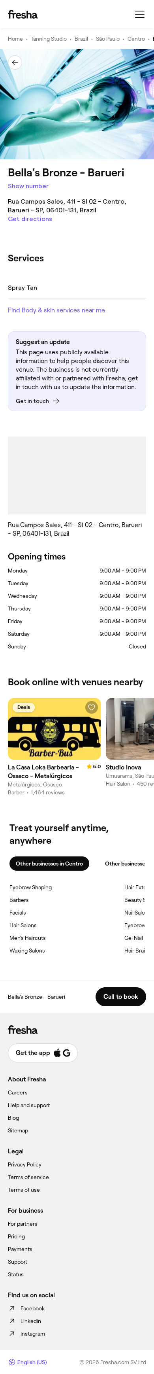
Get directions (30, 218)
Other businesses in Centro (49, 863)
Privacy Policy (24, 1164)
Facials (17, 912)
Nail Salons (137, 912)
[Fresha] (23, 14)
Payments (20, 1249)
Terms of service (28, 1177)
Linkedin (31, 1321)
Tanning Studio (49, 39)
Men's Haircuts (27, 938)
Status (16, 1274)
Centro (136, 39)
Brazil (81, 39)
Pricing (16, 1236)
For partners (23, 1224)
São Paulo (108, 39)
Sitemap (18, 1130)
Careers (18, 1092)
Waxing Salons (27, 950)
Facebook (33, 1308)
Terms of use (24, 1190)
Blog (13, 1118)
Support (17, 1262)
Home (15, 39)
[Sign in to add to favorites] (91, 707)
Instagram (33, 1334)
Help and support (29, 1105)
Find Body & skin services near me (56, 310)
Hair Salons (23, 925)
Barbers (19, 900)
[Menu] (139, 14)
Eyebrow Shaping (30, 887)
